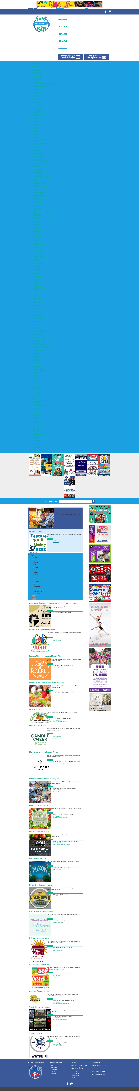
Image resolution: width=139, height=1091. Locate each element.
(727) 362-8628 (57, 1018)
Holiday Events (36, 427)
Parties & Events (34, 225)
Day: (33, 555)
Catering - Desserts (37, 236)
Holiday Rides (36, 430)
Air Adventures (36, 120)
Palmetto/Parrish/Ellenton (40, 579)
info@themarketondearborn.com (60, 817)
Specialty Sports (36, 402)
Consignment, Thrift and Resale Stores (42, 346)
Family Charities (36, 102)
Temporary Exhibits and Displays (40, 175)
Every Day (36, 574)
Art (33, 285)
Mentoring (35, 311)
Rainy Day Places (37, 162)
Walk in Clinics (36, 224)
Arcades (35, 123)
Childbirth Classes (37, 194)
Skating (34, 167)
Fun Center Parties (37, 253)
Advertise (47, 12)
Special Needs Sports (38, 401)
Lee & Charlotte (60, 8)
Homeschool (36, 75)
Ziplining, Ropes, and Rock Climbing (41, 183)
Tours (34, 179)
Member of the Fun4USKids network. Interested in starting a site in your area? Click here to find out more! (80, 1067)
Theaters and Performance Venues (41, 176)
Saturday (36, 572)
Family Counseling (37, 202)
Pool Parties (35, 272)
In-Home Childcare (37, 76)
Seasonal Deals (36, 441)
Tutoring (35, 95)
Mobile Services (37, 593)
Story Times (35, 328)
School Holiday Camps (38, 63)
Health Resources (34, 185)
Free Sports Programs (38, 379)
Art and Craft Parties (37, 228)
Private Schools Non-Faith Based (40, 88)
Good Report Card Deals (38, 424)
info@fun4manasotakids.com (60, 541)
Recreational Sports (37, 165)
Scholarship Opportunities (39, 91)
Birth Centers (36, 189)
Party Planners (36, 266)
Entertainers (36, 247)
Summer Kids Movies (38, 449)
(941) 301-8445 (57, 640)
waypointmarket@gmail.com (59, 1045)
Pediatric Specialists (37, 217)
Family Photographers (38, 105)
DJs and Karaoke (37, 246)
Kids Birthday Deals (37, 257)
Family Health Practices (38, 205)
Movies (34, 153)
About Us (53, 1071)
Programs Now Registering (39, 318)
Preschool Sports (37, 394)
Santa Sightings (36, 440)
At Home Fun (36, 124)
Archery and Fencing (37, 369)
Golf (34, 381)
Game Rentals (36, 254)
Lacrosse (35, 389)
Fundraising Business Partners (40, 107)
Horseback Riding (37, 388)
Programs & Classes (34, 282)
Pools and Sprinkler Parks (39, 159)
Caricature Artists (37, 234)
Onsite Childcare (37, 82)
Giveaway (54, 12)
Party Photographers (37, 265)
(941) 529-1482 (57, 896)
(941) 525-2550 (57, 816)
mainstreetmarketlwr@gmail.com (60, 763)
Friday (35, 569)
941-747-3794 (56, 975)
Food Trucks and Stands (38, 252)
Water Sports (36, 412)
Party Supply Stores (37, 268)
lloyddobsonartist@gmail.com (60, 1019)
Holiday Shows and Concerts (39, 433)
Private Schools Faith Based (39, 86)
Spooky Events (36, 444)
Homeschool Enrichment (38, 307)
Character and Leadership (39, 288)
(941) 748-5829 (57, 869)
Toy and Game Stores (38, 366)
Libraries (35, 149)
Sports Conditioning (37, 404)
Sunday (35, 557)
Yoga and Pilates (37, 414)
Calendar (35, 12)
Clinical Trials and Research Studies (41, 196)
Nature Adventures (37, 156)
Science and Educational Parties (40, 275)
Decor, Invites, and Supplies (39, 244)
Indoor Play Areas (37, 146)
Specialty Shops (36, 360)
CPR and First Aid (37, 198)
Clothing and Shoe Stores (39, 343)
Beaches (35, 127)
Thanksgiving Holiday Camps (39, 65)
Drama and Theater (37, 297)
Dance (34, 295)
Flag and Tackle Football (38, 378)
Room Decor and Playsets (39, 357)
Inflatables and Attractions (39, 256)
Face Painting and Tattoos (39, 249)
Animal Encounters (37, 121)
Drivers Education (37, 298)
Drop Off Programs (37, 70)
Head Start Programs (38, 73)
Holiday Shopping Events (38, 431)
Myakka (35, 584)
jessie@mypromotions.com (59, 791)
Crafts (34, 294)
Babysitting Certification (38, 286)
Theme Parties (36, 281)
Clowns (34, 240)
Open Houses (36, 437)
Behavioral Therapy (37, 188)
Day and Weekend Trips (38, 130)
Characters (35, 239)
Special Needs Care (37, 220)
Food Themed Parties (38, 250)
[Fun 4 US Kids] (41, 24)
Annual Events (36, 417)
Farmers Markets (37, 350)
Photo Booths (36, 270)
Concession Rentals (37, 241)
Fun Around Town (34, 118)
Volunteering (36, 334)
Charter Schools (36, 69)
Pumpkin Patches (37, 439)
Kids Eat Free (36, 354)
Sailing (34, 398)
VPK (34, 98)
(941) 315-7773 (57, 842)
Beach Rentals (36, 339)
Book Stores (36, 341)
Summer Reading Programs (39, 331)
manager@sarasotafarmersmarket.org (62, 1003)
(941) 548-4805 (57, 736)
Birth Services (36, 191)
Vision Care (35, 223)
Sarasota (36, 589)
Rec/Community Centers (38, 163)
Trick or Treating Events (38, 450)
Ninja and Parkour (37, 392)
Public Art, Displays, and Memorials (41, 160)
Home (29, 12)
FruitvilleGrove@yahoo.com (59, 721)
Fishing (34, 136)
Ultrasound (35, 221)
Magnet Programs (37, 79)
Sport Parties (36, 279)
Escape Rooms (36, 133)
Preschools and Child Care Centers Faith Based (44, 83)
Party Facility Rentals (38, 263)
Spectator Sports (37, 169)
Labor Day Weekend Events (39, 434)
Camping (35, 128)
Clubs (34, 291)
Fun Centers (36, 138)
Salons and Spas (37, 166)
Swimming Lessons (37, 408)
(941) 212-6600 (57, 1044)
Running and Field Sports (39, 397)
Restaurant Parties (37, 273)
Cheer (34, 373)
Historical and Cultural (38, 305)
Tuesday (36, 562)
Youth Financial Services (38, 117)
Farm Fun (35, 423)
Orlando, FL (74, 1072)
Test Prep (35, 94)
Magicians (35, 259)
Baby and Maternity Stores (39, 337)
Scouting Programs (37, 321)
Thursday (36, 567)
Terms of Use (54, 1067)
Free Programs (36, 304)
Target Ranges (36, 173)
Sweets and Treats (37, 363)
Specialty (35, 326)
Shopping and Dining (35, 336)
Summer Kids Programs (38, 330)
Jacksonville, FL (75, 1073)
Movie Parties (36, 260)
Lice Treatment (36, 210)
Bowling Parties (36, 231)
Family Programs (37, 301)
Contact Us (53, 1073)
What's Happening (34, 415)
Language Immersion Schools (40, 78)
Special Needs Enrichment (39, 324)
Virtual (34, 333)
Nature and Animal (37, 314)
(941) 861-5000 (57, 949)
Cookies (35, 243)
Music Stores (36, 356)
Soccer (34, 399)
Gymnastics (35, 382)
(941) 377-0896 (57, 720)
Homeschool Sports (37, 386)
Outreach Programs (37, 315)
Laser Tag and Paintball (38, 147)
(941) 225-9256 (57, 1002)
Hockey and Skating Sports (39, 385)
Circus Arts (35, 289)
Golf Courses (36, 141)
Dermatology (36, 199)
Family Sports (36, 376)
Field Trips (35, 134)
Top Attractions (36, 178)
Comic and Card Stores (38, 344)
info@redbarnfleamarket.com (60, 977)
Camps (31, 62)
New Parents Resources (38, 109)
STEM (34, 327)
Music (34, 312)
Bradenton (36, 581)
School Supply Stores (38, 359)
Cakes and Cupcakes (38, 233)
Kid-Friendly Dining (37, 353)
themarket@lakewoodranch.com (60, 667)
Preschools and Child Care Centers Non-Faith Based (45, 85)
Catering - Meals (37, 237)
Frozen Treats (36, 352)
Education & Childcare (35, 66)
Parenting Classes (37, 317)
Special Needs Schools (38, 92)
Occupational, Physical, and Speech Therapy (43, 212)
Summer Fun (36, 447)
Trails (34, 181)
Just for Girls (36, 308)
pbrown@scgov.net (57, 950)
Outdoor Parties (36, 262)
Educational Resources (38, 72)
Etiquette (35, 299)
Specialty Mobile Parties (38, 278)
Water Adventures (37, 182)
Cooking (35, 292)
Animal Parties (36, 227)
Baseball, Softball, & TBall (39, 370)
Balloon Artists (36, 230)
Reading (35, 89)
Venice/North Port (38, 591)
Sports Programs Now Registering (41, 405)
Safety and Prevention (38, 320)
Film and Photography (38, 302)
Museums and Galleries (38, 154)
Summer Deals (36, 446)
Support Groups (36, 115)
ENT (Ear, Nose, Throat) (38, 201)
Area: (33, 577)
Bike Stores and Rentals (38, 340)
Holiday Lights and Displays (39, 428)
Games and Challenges (38, 140)
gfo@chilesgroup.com (58, 738)
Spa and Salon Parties (38, 276)
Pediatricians (36, 218)
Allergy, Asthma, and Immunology (40, 186)
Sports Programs (34, 368)
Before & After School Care (39, 67)
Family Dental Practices (38, 204)
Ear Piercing (36, 349)
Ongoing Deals (36, 436)
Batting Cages (36, 125)
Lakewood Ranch (38, 586)
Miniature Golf (36, 152)
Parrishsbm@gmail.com (58, 922)
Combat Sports (36, 375)
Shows (34, 443)
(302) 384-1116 (57, 789)
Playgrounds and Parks (38, 157)
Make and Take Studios (38, 150)
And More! (74, 1077)
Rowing (34, 395)
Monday (36, 560)
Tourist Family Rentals (38, 365)
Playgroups (35, 112)
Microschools (36, 80)
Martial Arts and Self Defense (39, 391)
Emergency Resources (38, 101)
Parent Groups (36, 111)
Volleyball (35, 411)
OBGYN (34, 211)
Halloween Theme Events (39, 426)
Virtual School (36, 96)
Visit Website (56, 542)
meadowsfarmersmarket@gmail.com (61, 844)
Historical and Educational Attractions (41, 143)
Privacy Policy (54, 1069)
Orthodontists (36, 214)
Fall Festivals (36, 421)
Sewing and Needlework (38, 323)
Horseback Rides (37, 144)
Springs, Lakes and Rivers (39, 172)
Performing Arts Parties (38, 269)
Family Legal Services (38, 104)
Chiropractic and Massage (39, 195)
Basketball (35, 372)
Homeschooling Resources (39, 108)
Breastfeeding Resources (39, 192)
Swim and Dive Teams (38, 407)
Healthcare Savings (37, 207)
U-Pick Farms (36, 452)
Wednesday (36, 565)
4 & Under (35, 283)
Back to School (36, 418)
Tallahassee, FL (75, 1075)
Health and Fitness (37, 383)
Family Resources (34, 99)
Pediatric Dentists (37, 215)
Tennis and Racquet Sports (39, 410)
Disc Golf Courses (37, 131)
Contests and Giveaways (38, 420)
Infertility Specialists (37, 208)
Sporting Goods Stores (38, 362)
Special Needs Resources (39, 114)
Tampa (86, 8)
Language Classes (37, 310)
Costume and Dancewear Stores (40, 347)
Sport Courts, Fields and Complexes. (41, 170)
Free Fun (35, 137)
